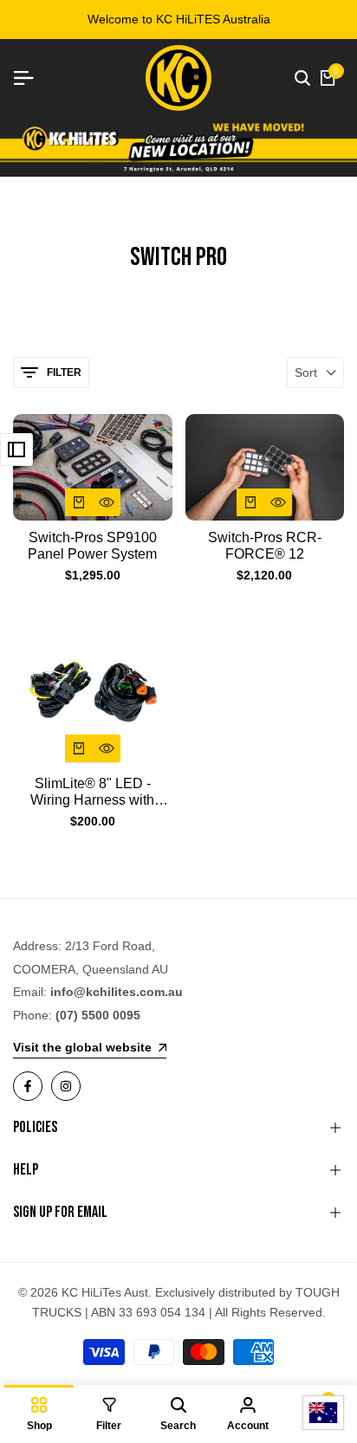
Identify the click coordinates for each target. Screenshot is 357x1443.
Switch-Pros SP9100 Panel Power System (92, 545)
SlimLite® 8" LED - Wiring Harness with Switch (92, 792)
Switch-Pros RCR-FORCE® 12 (264, 545)
